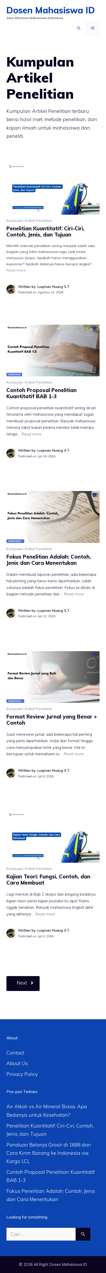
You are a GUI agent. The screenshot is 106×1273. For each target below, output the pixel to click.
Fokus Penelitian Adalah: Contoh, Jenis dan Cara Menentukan (48, 559)
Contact (15, 1053)
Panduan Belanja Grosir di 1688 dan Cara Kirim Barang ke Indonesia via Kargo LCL (48, 1153)
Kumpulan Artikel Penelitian (29, 220)
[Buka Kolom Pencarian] (79, 28)
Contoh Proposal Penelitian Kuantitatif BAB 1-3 (41, 393)
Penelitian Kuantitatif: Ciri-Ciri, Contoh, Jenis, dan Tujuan (45, 231)
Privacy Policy (22, 1074)
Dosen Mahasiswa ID (50, 10)
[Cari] (83, 1234)
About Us (17, 1063)
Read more (15, 270)
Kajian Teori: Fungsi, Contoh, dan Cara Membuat (48, 879)
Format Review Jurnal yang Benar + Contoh (51, 719)
